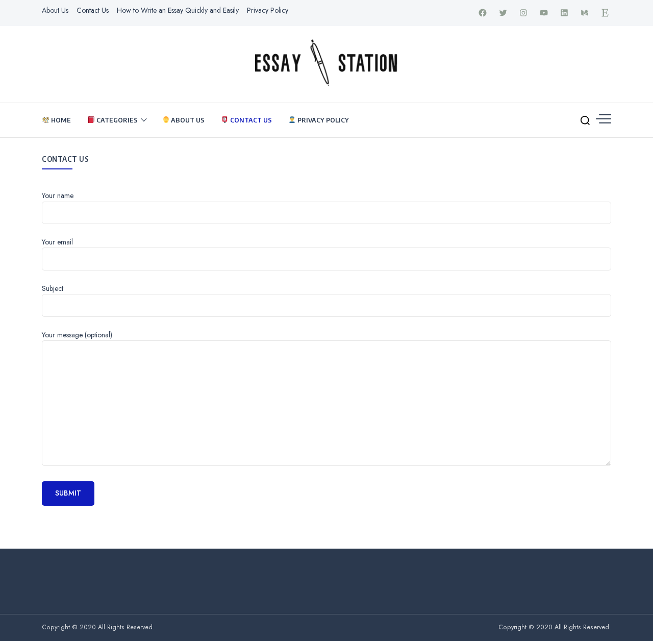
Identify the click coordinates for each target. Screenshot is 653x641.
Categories (116, 120)
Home (60, 120)
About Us (55, 10)
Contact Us (93, 10)
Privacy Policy (267, 10)
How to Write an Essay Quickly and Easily (178, 10)
